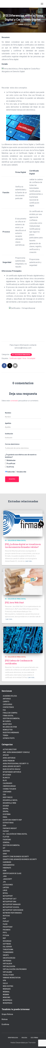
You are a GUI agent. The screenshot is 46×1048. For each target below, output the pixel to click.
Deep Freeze (8, 797)
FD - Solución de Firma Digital (21, 354)
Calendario (7, 783)
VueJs (5, 983)
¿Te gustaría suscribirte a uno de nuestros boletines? (21, 456)
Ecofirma (6, 814)
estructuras (8, 823)
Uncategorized (9, 958)
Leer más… (29, 561)
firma (24, 358)
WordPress (7, 1003)
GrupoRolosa (13, 1037)
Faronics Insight (10, 828)
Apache (6, 755)
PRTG (5, 932)
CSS (4, 794)
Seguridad (7, 941)
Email (5, 817)
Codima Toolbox (9, 789)
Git (4, 848)
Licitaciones (8, 885)
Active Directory (10, 749)
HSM (4, 871)
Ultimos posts (9, 738)
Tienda (5, 735)
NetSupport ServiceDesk (13, 910)
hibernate (7, 868)
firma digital (8, 716)
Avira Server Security (12, 766)
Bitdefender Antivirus (12, 772)
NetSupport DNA (9, 902)
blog (5, 780)
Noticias (6, 916)
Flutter (6, 837)
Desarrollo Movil (10, 800)
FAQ (4, 710)
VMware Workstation (11, 978)
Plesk (5, 924)
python (6, 935)
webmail (6, 992)
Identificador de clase (12, 873)
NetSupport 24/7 (9, 899)
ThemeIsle (32, 1042)
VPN (4, 980)
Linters (6, 887)
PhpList (6, 921)
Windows (6, 997)
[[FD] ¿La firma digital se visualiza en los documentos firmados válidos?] (23, 523)
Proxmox (6, 930)
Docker (6, 806)
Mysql (5, 893)
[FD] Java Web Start (14, 602)
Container (7, 792)
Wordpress (7, 1000)
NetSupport (8, 896)
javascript (7, 879)
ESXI (4, 825)
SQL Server (7, 947)
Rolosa (4, 1019)
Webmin (6, 994)
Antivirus (7, 699)
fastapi (6, 831)
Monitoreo (7, 724)
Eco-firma (34, 1037)
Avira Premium (9, 761)
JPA (4, 882)
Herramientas (8, 865)
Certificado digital (15, 358)
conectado (14, 401)
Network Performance (12, 913)
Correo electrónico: (12, 444)
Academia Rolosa (10, 696)
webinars (7, 989)
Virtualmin (7, 972)
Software (7, 944)
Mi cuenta (7, 721)
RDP (4, 938)
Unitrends (7, 961)
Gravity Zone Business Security (16, 856)
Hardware (7, 862)
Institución (9, 434)
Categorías (7, 704)
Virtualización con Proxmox (15, 969)
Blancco (6, 778)
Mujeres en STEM (10, 727)
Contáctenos (8, 707)
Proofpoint (8, 927)
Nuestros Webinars (11, 732)
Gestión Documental (11, 718)
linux (5, 890)
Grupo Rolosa (7, 1014)
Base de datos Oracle (11, 769)
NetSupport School (11, 907)
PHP (4, 918)
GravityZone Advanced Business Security (20, 859)
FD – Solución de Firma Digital (15, 834)
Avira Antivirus (9, 758)
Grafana (6, 851)
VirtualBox (7, 963)
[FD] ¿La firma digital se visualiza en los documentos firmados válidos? (23, 545)
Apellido (8, 423)
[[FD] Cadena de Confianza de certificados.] (23, 640)
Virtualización (9, 966)
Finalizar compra (10, 713)
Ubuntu (6, 955)
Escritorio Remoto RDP (12, 820)
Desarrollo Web (9, 803)
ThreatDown (8, 949)
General (6, 842)
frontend (7, 840)
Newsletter (8, 730)
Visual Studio (8, 975)
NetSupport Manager (12, 904)
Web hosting (8, 986)
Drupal (5, 809)
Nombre (8, 413)
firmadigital (31, 358)
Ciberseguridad (9, 786)
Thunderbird (8, 952)
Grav (5, 854)
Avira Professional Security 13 (15, 763)
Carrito (6, 701)
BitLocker (7, 775)
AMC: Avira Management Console (16, 752)
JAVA (5, 876)
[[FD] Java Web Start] (23, 582)
